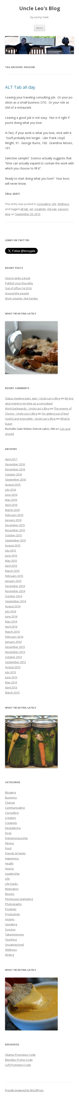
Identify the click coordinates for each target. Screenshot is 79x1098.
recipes (10, 919)
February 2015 (14, 576)
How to (9, 868)
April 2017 (11, 459)
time (8, 214)
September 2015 (15, 540)
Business (11, 797)
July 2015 (10, 550)
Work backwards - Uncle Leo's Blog (27, 408)
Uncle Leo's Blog (39, 8)
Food (8, 848)
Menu (39, 27)
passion (63, 209)
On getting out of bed (55, 413)
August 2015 (12, 545)
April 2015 (11, 566)
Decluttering (12, 828)
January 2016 (13, 520)
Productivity (12, 914)
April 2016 (11, 505)
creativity (40, 209)
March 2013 (12, 692)
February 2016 (14, 515)
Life (54, 204)
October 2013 (13, 657)
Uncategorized (14, 944)
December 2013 (15, 647)
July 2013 (10, 672)
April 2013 (11, 687)
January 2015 (13, 581)
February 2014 (14, 637)
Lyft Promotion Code (18, 1065)
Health (9, 863)
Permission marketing (19, 899)
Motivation (12, 889)
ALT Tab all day (20, 87)
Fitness (9, 843)
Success (10, 929)
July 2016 (10, 490)
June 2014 (11, 616)
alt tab (24, 209)
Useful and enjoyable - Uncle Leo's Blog (30, 419)
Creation (10, 818)
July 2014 (10, 611)
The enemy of (63, 408)
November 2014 (15, 591)
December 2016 (15, 464)
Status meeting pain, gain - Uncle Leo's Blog (32, 398)
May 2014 (11, 621)
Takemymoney (14, 934)
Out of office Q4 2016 (18, 288)
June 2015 (11, 555)
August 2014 (12, 606)
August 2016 (12, 484)
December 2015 (15, 525)
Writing (9, 955)
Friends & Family (15, 853)
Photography (13, 904)
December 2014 (15, 586)
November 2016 (15, 469)
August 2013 (12, 667)
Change (10, 802)
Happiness (12, 858)
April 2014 (11, 626)
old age (52, 209)
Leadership (12, 873)
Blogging (10, 792)
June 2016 (11, 495)
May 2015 (11, 561)
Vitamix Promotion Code (20, 1055)
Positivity (10, 909)
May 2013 (11, 682)
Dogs (8, 833)
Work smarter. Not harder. (21, 298)
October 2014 (13, 596)
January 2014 (13, 642)
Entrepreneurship (16, 838)
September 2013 (15, 662)
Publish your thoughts (19, 283)
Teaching (11, 939)
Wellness (63, 204)
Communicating (15, 808)
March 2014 (12, 632)
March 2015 (12, 571)
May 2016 (11, 500)
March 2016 (12, 510)
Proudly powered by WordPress (24, 1090)
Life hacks (11, 884)
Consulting (43, 204)
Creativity (11, 823)
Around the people (17, 293)
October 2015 (13, 535)
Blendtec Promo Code (19, 1060)
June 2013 (11, 677)
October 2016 (13, 474)
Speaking (11, 924)
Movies (9, 894)
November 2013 (15, 652)
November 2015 (15, 530)
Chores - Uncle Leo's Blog (21, 413)
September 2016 (15, 479)
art (31, 209)
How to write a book (17, 278)
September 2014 (15, 601)
